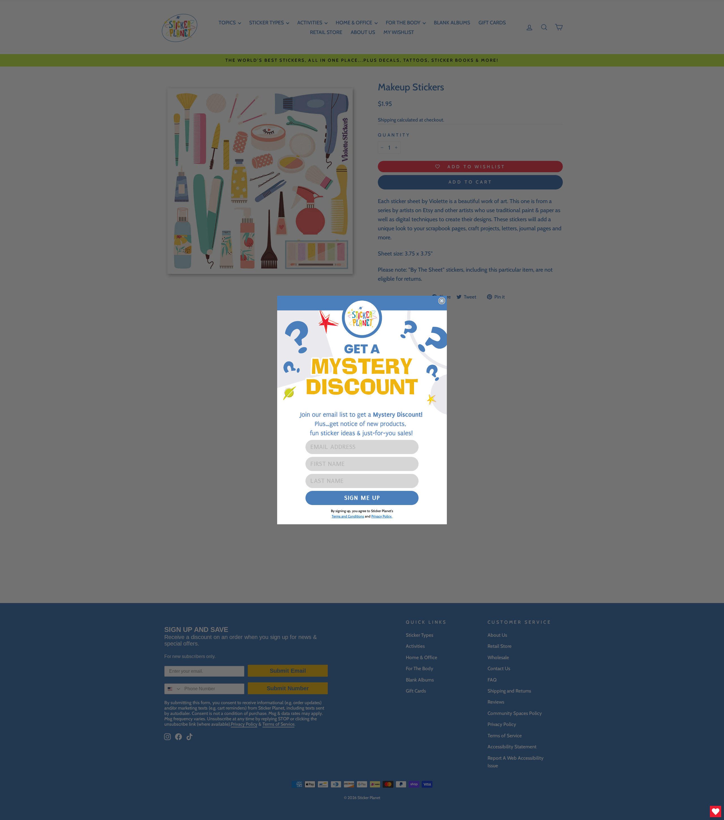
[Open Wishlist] (715, 811)
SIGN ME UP (362, 498)
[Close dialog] (442, 301)
